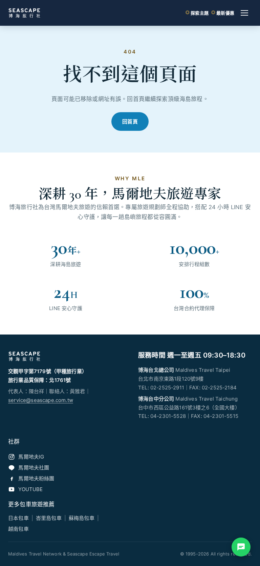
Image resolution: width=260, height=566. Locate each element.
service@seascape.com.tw (40, 400)
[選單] (244, 12)
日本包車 (18, 518)
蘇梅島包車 (81, 518)
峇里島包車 (49, 518)
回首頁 (130, 121)
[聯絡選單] (241, 547)
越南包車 (18, 529)
